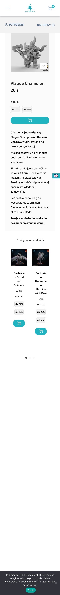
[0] (50, 8)
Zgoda (31, 590)
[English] (56, 175)
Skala (15, 102)
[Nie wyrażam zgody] (56, 583)
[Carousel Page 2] (30, 358)
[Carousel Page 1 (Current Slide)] (26, 358)
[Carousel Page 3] (34, 358)
